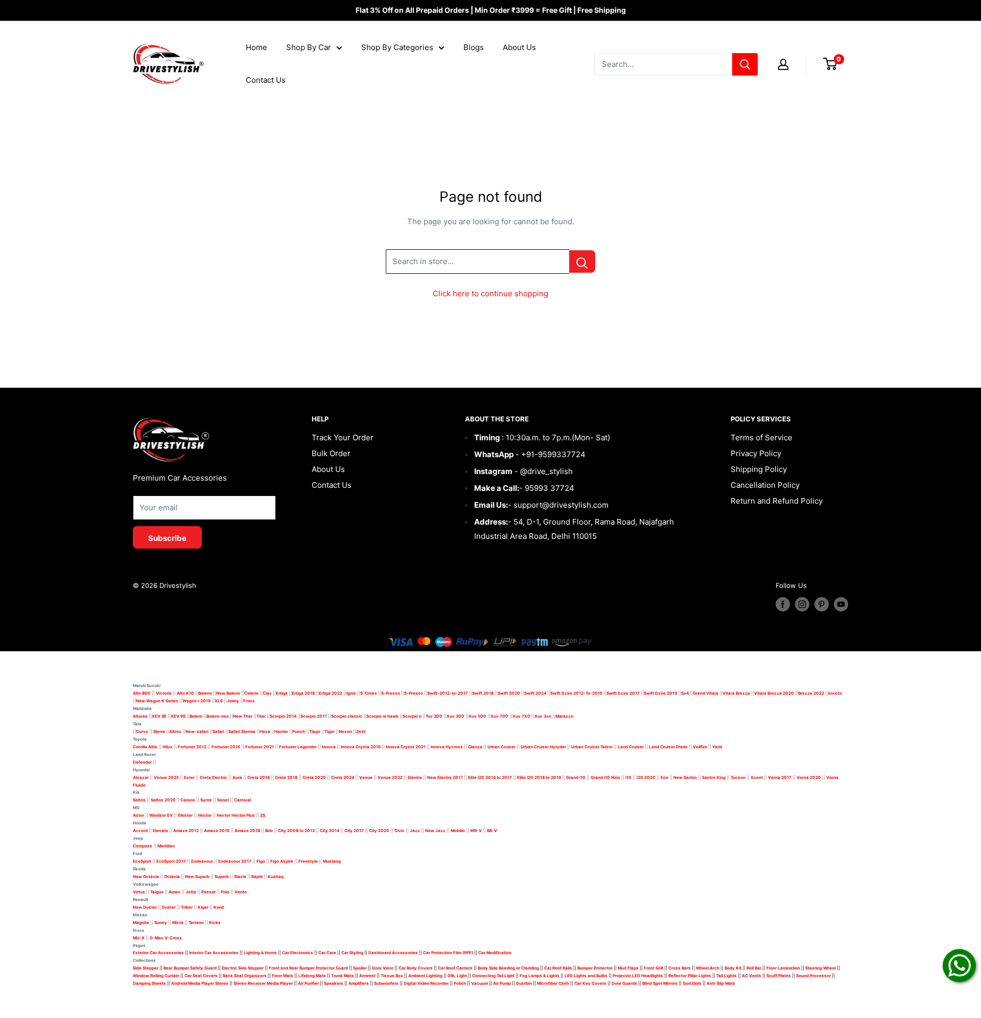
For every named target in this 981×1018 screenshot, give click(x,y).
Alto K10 (185, 693)
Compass (142, 845)
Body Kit (733, 967)
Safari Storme (241, 731)
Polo (225, 891)
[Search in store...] (582, 261)
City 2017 (354, 830)
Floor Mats (282, 975)
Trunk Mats (342, 975)
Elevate (160, 830)
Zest (360, 731)
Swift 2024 (535, 693)
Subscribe (167, 538)
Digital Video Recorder (426, 983)
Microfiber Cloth (553, 983)
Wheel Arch (707, 967)
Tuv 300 (434, 716)
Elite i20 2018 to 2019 (539, 777)
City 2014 (329, 830)
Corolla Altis (145, 746)
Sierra (158, 731)
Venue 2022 (390, 777)
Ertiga (282, 693)
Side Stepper (145, 967)
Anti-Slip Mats (721, 983)
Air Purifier (308, 983)
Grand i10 (576, 777)
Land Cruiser (631, 746)
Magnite (141, 922)
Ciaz (267, 693)
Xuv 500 (477, 716)
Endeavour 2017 (234, 861)
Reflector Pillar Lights (689, 975)
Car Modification (494, 952)
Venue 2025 (166, 777)
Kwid (219, 907)
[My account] (783, 64)
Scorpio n (412, 716)
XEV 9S (178, 716)
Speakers (333, 983)
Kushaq (276, 876)
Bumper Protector (595, 967)
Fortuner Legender (298, 746)
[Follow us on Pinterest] (821, 604)
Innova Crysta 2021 (406, 746)
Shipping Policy (759, 469)
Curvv (142, 731)
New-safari (196, 731)
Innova (329, 746)
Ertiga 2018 (303, 693)
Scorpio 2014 (283, 716)
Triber (187, 907)
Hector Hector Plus (236, 815)
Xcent (757, 777)
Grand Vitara (705, 693)
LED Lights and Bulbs (586, 975)
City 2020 (379, 830)
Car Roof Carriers (455, 967)
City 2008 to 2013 (296, 830)
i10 (628, 777)
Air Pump (502, 983)
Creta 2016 (258, 777)
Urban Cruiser (501, 746)
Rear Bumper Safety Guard (190, 967)
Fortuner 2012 (192, 746)
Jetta (190, 891)
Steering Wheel (821, 967)
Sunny (160, 922)
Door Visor (382, 967)
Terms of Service (761, 437)
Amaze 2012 (186, 830)
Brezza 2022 (811, 693)
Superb (222, 876)
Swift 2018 (483, 693)
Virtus (139, 891)
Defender (142, 762)
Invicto (835, 693)
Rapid (257, 876)
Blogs (473, 47)
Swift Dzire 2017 (623, 693)
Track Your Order (342, 437)
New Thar (242, 716)
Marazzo (564, 716)
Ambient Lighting (425, 975)
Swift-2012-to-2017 (447, 693)
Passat (208, 891)
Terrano (196, 922)
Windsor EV (161, 815)
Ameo (174, 891)
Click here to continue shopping (490, 293)
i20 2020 (646, 777)
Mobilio (458, 830)
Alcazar (141, 777)
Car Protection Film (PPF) (448, 952)
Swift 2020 (509, 693)
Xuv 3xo (542, 716)
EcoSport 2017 (171, 861)
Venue (365, 777)
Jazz (415, 830)
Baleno (205, 693)
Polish (460, 983)
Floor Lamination (783, 967)
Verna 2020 (809, 777)
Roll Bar (753, 967)
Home (256, 47)
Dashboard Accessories (393, 952)
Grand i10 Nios (605, 777)
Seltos (139, 799)
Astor (138, 815)
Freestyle (308, 861)
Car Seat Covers (201, 975)
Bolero (196, 716)
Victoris (164, 693)
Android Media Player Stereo (199, 983)
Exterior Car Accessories (158, 952)
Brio (269, 830)
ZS (262, 815)
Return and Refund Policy (777, 501)
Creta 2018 (286, 777)
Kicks (215, 922)
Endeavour (202, 861)
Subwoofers (386, 983)
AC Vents (751, 975)
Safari (218, 731)
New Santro (685, 777)
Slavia (240, 876)
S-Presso (390, 693)
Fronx (249, 700)
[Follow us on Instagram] (802, 604)
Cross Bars (679, 967)
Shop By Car (308, 47)
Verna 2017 (779, 777)
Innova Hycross (447, 746)
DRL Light (457, 975)
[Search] (745, 64)
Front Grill (653, 967)
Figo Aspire (281, 861)
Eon (664, 777)
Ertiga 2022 (330, 693)
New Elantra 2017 (445, 777)
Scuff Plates (778, 975)
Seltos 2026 (163, 799)
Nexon (345, 731)
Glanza (475, 746)
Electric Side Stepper (243, 967)
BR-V (492, 830)
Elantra (415, 777)
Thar (261, 716)
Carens (187, 799)
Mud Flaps (628, 967)
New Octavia (146, 876)
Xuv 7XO (521, 716)
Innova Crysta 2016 (361, 746)
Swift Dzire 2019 (660, 693)
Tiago (314, 731)
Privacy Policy (756, 453)
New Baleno (228, 693)
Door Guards (624, 983)
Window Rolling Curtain (156, 975)
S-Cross (368, 693)
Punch (298, 731)
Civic (399, 830)
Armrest (367, 975)
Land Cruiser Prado (668, 746)
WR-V (476, 830)
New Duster (145, 907)
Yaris (717, 746)
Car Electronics (297, 952)
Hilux (168, 746)
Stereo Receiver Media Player (263, 983)
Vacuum (479, 983)
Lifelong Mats (312, 975)
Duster (169, 907)
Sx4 (685, 693)
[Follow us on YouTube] (841, 604)
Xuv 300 (455, 716)
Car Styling (352, 952)
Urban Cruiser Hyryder (543, 746)
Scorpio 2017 (313, 716)
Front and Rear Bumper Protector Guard (308, 967)
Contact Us (266, 80)
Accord (140, 830)
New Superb (197, 876)
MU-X (139, 937)
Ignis (351, 693)
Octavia (172, 876)
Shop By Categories (397, 47)
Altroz (175, 731)
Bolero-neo (217, 716)
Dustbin (524, 983)
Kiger (203, 907)
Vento (241, 891)
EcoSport (142, 861)
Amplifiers (358, 983)
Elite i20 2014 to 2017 (490, 777)
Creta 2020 (314, 777)
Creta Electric (213, 777)
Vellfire (700, 746)
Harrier (281, 731)
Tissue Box (392, 975)
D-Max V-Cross (166, 937)
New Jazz (435, 830)
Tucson (738, 777)
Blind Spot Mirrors (660, 983)
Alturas (140, 716)
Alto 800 (142, 693)
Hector (205, 815)
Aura (237, 777)
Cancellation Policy (765, 485)
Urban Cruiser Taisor (592, 746)
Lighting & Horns (260, 952)
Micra (177, 922)
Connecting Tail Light (493, 975)
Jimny (233, 700)
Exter (189, 777)
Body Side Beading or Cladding (508, 967)
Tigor (329, 731)
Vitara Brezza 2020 (774, 693)
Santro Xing (714, 777)
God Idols (692, 983)
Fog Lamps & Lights (539, 975)
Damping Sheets (149, 983)
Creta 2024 (342, 777)
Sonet (223, 799)
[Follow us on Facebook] (783, 604)
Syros (206, 799)
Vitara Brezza (736, 693)
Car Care (327, 952)
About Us (519, 47)
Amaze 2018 (247, 830)
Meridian (166, 845)
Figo (260, 861)
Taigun (157, 891)
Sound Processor (813, 975)
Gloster (185, 815)
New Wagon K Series (157, 700)
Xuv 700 (499, 716)
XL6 (219, 700)
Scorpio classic (346, 716)
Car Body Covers (416, 967)
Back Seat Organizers (245, 975)
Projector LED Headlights (638, 975)
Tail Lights (726, 975)
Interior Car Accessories (214, 952)
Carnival (242, 799)
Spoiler (360, 967)
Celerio (251, 693)
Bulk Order (331, 453)
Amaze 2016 (216, 830)
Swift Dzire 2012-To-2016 (576, 693)
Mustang (332, 861)
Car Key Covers (590, 983)
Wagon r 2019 (196, 700)
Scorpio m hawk (382, 716)
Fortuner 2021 (259, 746)
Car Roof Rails (558, 967)
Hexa (265, 731)
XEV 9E (159, 716)
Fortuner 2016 (226, 746)
